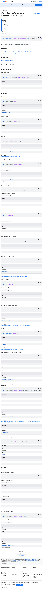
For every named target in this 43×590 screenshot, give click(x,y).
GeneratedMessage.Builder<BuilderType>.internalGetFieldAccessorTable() (15, 325)
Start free (38, 4)
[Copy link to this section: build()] (5, 97)
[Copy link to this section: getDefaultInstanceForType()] (17, 236)
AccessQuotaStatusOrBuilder (7, 60)
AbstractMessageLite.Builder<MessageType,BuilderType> (20, 51)
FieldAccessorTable (6, 320)
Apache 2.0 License (16, 560)
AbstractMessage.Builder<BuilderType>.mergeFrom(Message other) (14, 468)
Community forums (15, 569)
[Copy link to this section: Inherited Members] (16, 64)
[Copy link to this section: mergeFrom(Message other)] (17, 437)
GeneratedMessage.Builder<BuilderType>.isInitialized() (12, 349)
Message (3, 454)
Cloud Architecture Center (25, 576)
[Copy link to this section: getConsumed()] (10, 211)
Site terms (13, 582)
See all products (4, 569)
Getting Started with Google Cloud (25, 571)
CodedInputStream (6, 402)
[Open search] (27, 1)
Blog (33, 569)
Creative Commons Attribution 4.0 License (31, 559)
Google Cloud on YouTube (37, 574)
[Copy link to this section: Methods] (8, 93)
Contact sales (3, 575)
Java (16, 5)
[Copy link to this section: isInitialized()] (9, 329)
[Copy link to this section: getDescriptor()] (10, 72)
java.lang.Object (4, 51)
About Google (3, 582)
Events (34, 570)
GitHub (23, 569)
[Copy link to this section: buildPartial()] (9, 117)
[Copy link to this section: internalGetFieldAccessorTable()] (19, 305)
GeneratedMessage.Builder (23, 53)
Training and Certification (26, 578)
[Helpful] (39, 9)
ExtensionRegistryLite (7, 406)
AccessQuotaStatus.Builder (7, 151)
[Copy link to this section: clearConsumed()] (11, 160)
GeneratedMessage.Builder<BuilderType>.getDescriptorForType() (14, 276)
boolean (3, 344)
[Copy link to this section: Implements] (9, 57)
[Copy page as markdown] (22, 16)
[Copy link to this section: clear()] (6, 136)
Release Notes (14, 572)
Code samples (24, 573)
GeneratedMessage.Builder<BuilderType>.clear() (10, 156)
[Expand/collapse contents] (7, 19)
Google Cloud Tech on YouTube (36, 577)
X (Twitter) (34, 572)
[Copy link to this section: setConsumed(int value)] (15, 472)
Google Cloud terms (19, 582)
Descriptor (4, 87)
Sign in (40, 1)
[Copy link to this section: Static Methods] (12, 69)
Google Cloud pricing (5, 570)
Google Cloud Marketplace (3, 573)
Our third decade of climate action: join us (31, 582)
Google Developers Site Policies (31, 560)
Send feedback (37, 13)
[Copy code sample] (40, 37)
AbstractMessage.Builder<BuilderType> (9, 53)
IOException (4, 432)
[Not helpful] (41, 9)
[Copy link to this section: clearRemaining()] (11, 185)
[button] (21, 64)
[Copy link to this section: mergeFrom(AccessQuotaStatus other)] (23, 352)
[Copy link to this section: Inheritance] (9, 49)
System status (14, 574)
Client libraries (22, 5)
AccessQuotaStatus (6, 112)
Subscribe (19, 584)
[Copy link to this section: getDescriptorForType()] (15, 256)
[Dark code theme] (38, 37)
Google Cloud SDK (8, 5)
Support (13, 570)
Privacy (8, 582)
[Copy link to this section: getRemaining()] (10, 279)
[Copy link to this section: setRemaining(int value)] (14, 512)
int (2, 230)
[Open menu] (2, 1)
